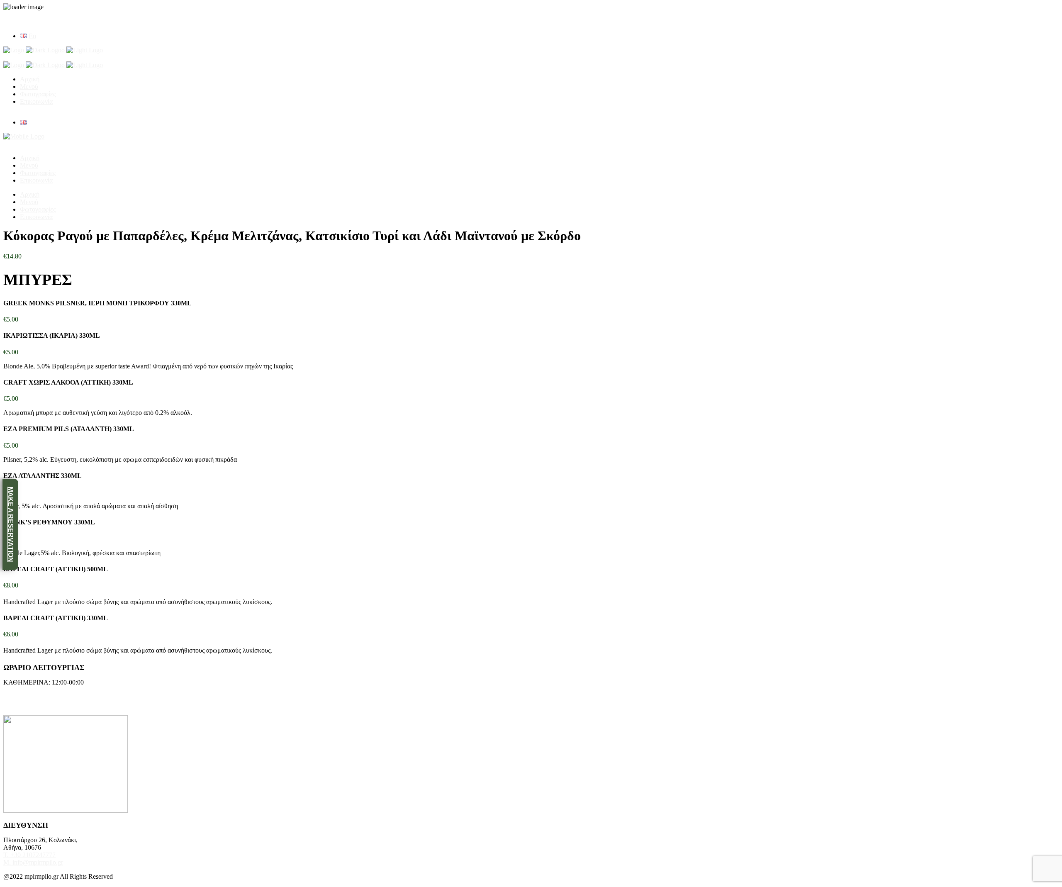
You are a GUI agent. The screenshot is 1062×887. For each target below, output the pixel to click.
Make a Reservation (10, 524)
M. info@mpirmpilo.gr (33, 862)
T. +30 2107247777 (29, 854)
